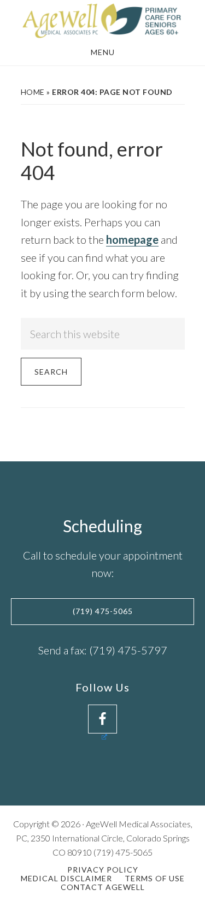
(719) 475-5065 (103, 611)
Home (33, 92)
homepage (132, 239)
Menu (103, 52)
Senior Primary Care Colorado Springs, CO (102, 21)
